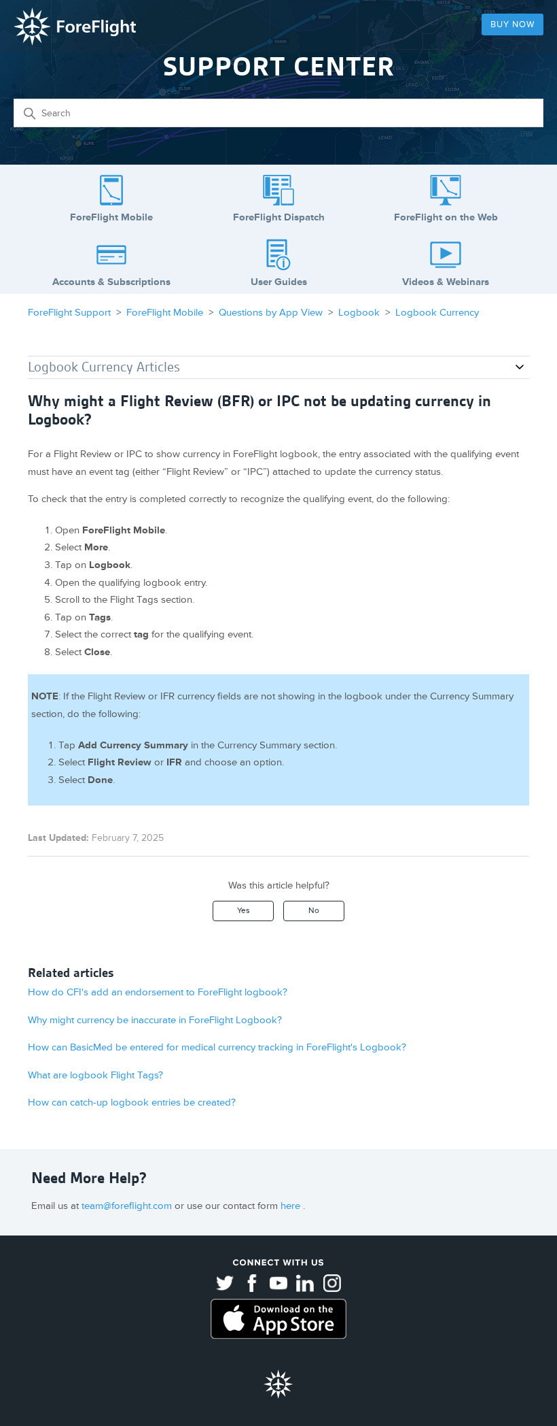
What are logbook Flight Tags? (95, 1075)
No (313, 911)
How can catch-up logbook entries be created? (132, 1102)
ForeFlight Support (69, 312)
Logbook (359, 312)
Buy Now (512, 24)
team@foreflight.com (128, 1205)
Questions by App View (271, 312)
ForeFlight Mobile (164, 312)
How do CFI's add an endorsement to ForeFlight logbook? (157, 992)
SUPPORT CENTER (279, 66)
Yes (243, 911)
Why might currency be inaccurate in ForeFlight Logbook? (155, 1020)
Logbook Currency (437, 312)
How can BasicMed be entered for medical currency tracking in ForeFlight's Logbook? (217, 1047)
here (292, 1205)
